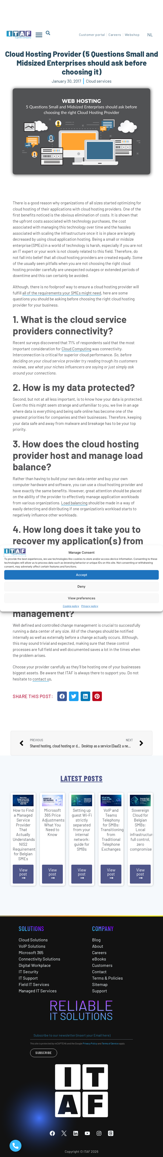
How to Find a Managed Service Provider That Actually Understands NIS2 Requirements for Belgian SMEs (25, 834)
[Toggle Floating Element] (15, 1146)
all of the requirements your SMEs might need (61, 292)
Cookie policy (71, 606)
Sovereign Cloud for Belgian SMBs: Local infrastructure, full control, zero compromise (143, 829)
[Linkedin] (75, 1133)
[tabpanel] (23, 839)
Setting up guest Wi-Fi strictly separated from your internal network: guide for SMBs (82, 829)
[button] (39, 34)
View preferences (81, 598)
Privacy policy (89, 606)
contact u (40, 678)
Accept (81, 575)
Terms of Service (110, 1043)
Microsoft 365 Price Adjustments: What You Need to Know (54, 822)
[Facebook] (52, 1133)
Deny (81, 586)
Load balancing (74, 502)
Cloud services (98, 81)
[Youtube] (87, 1133)
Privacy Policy (90, 1043)
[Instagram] (99, 1133)
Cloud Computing (76, 348)
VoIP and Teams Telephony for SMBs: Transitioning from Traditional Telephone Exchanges (112, 829)
